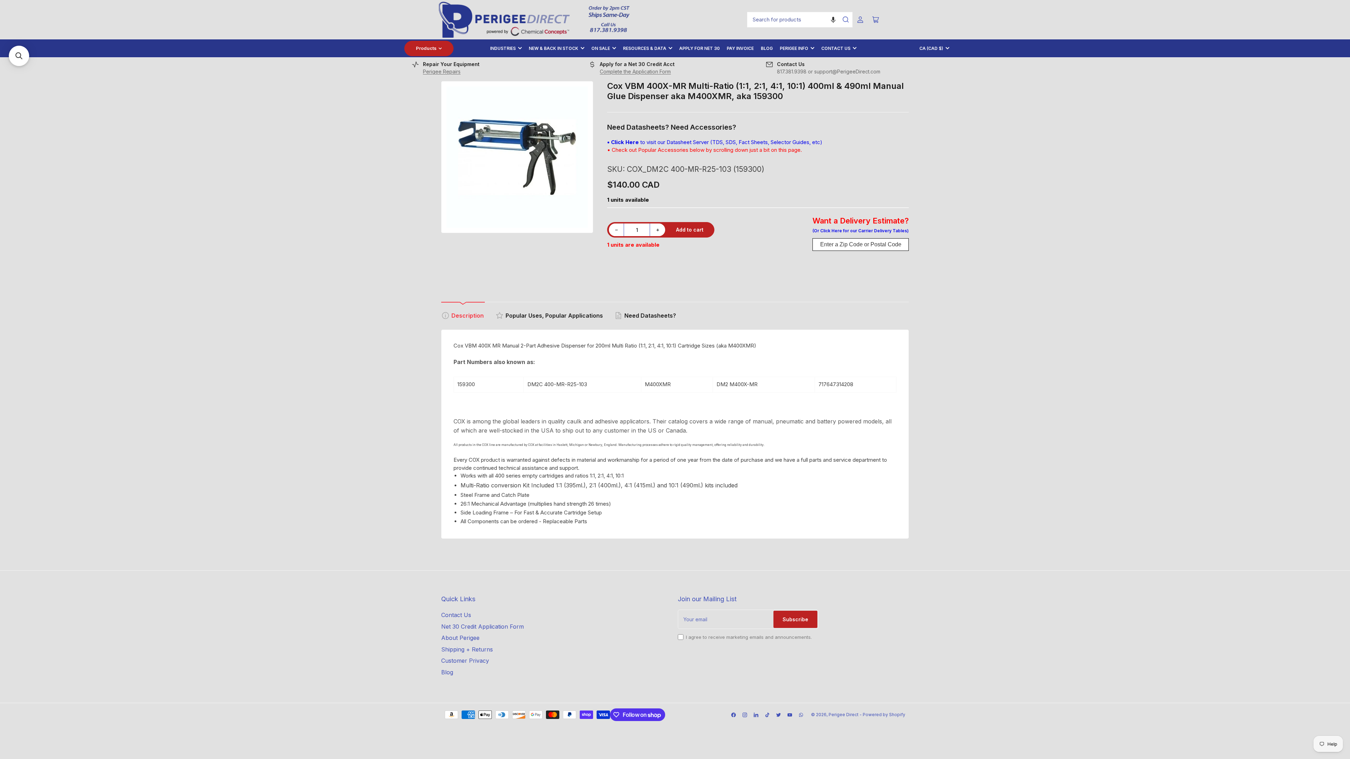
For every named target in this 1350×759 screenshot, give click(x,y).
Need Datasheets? (650, 315)
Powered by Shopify (884, 714)
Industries (503, 48)
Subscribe (795, 619)
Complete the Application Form (635, 71)
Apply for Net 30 (699, 48)
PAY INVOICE (740, 48)
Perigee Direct (844, 714)
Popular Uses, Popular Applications (554, 315)
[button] (833, 19)
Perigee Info (794, 48)
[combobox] (800, 19)
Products (426, 48)
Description (467, 315)
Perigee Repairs (442, 71)
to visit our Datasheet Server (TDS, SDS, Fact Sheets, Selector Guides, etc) (714, 142)
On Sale (600, 48)
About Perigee (460, 637)
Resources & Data (644, 48)
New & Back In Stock (553, 48)
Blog (767, 48)
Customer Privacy (465, 660)
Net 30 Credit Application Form (482, 626)
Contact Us (835, 48)
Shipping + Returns (467, 649)
